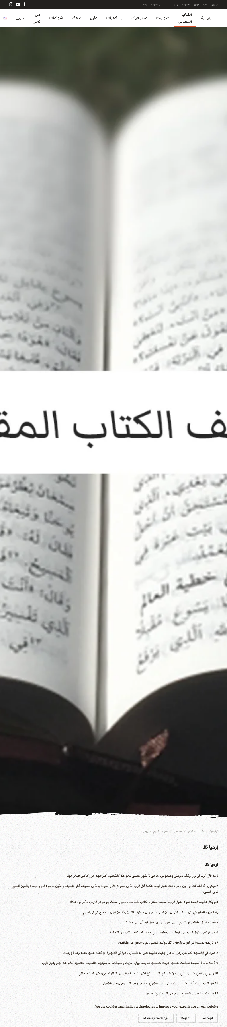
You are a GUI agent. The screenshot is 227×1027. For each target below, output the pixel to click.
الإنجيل (214, 4)
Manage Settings (156, 1018)
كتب (205, 4)
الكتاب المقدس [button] (185, 18)
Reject (185, 1018)
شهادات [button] (56, 18)
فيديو (196, 4)
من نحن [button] (36, 18)
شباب (166, 4)
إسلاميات (155, 4)
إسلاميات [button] (114, 18)
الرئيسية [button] (207, 18)
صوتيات (186, 4)
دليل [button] (93, 18)
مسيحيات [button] (139, 18)
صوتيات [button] (162, 18)
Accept (208, 1018)
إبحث (144, 4)
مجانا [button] (76, 18)
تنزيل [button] (20, 18)
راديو (176, 4)
